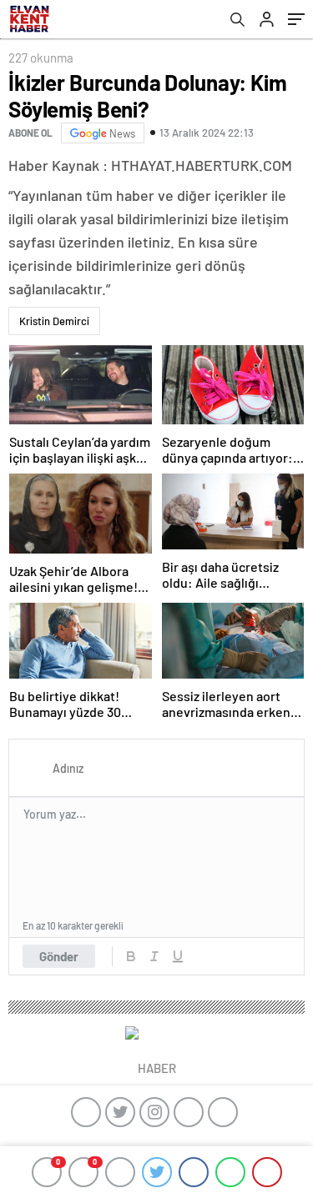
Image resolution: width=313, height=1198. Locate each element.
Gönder (58, 956)
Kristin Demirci (54, 321)
